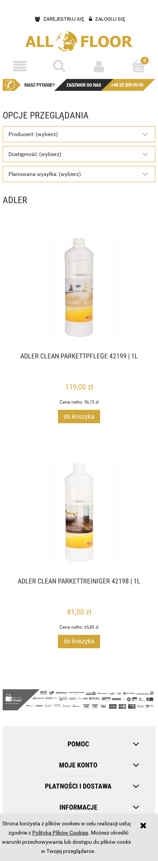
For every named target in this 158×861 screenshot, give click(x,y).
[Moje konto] (98, 66)
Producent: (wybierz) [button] (33, 134)
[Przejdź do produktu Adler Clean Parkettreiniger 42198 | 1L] (79, 512)
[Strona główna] (79, 41)
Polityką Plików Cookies (60, 833)
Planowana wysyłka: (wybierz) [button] (44, 174)
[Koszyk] (138, 66)
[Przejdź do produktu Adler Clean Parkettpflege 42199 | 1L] (79, 287)
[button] (20, 66)
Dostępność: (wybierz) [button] (34, 154)
